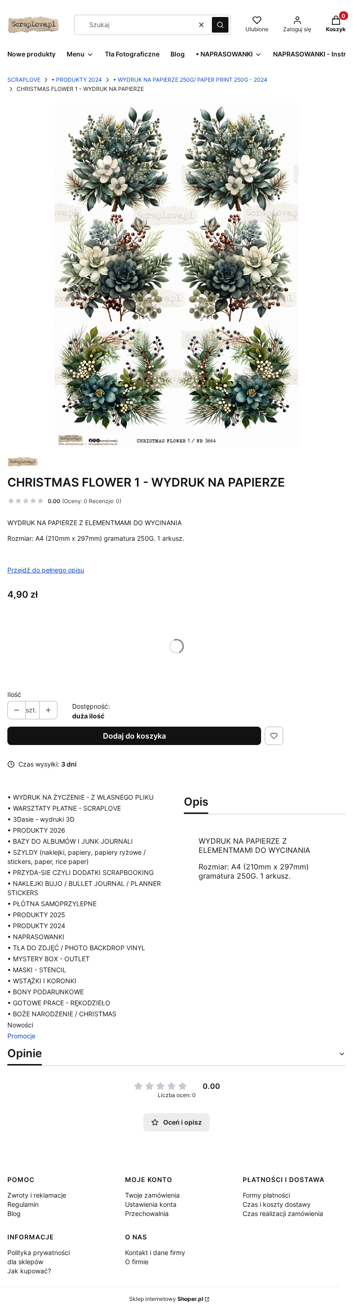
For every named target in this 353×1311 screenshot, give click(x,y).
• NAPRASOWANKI (35, 937)
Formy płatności (266, 1195)
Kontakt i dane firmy (155, 1252)
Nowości (20, 1025)
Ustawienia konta (150, 1204)
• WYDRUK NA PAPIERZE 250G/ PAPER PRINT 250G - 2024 (190, 79)
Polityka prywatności (38, 1252)
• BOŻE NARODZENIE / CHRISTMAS (61, 1014)
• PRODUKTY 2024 (76, 79)
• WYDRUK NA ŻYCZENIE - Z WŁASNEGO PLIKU (80, 797)
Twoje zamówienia (152, 1195)
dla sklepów (25, 1262)
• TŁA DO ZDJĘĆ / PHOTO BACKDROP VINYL (76, 948)
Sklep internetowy (166, 1298)
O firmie (136, 1262)
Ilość (14, 694)
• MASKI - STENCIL (36, 970)
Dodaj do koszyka (134, 735)
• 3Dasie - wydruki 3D (40, 819)
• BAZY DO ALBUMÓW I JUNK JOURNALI (70, 841)
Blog (14, 1213)
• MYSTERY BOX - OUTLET (48, 959)
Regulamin (23, 1204)
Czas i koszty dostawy (277, 1204)
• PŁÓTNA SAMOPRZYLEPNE (52, 904)
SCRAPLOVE (23, 79)
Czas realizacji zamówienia (283, 1213)
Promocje (21, 1036)
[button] (220, 25)
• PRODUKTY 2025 (36, 915)
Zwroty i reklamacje (36, 1195)
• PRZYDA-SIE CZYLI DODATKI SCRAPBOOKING (80, 872)
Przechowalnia (147, 1213)
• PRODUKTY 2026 (36, 830)
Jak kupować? (29, 1271)
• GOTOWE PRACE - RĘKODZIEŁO (58, 1003)
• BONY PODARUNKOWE (45, 992)
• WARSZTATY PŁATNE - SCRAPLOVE (64, 808)
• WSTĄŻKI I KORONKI (41, 981)
